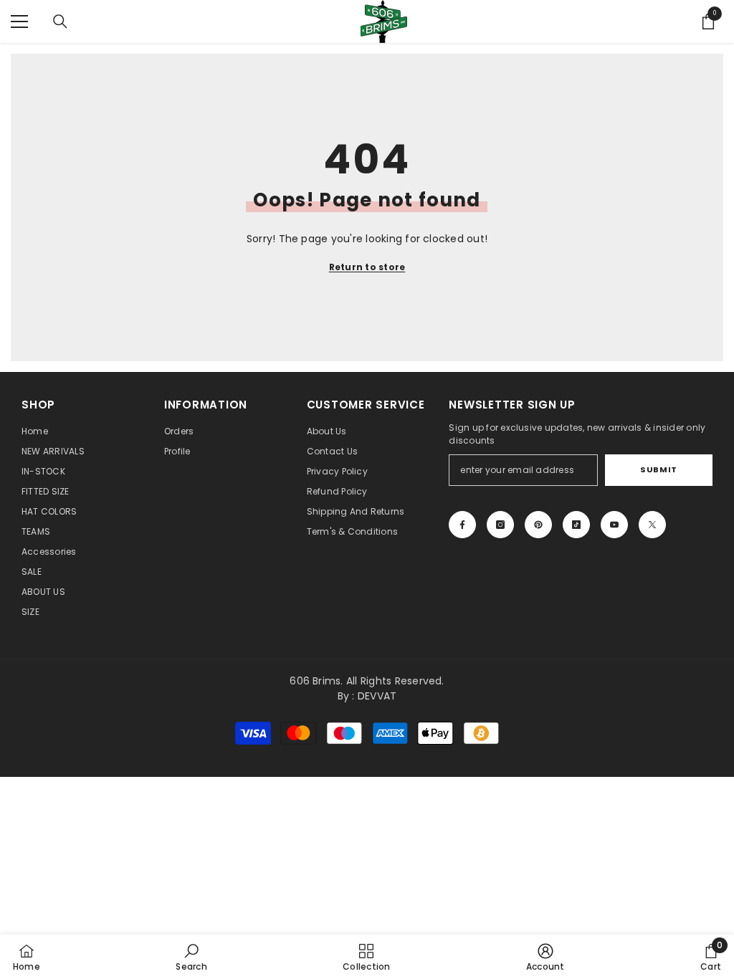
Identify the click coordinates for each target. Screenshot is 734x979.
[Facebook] (462, 524)
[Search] (60, 21)
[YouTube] (614, 524)
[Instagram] (500, 524)
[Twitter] (652, 524)
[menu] (19, 21)
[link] (191, 956)
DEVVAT (377, 696)
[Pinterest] (538, 524)
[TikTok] (576, 524)
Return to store (367, 267)
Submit (658, 469)
